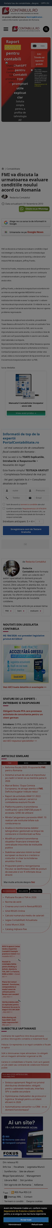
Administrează (14, 1224)
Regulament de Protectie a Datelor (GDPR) (23, 1211)
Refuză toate (37, 1224)
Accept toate (26, 1220)
